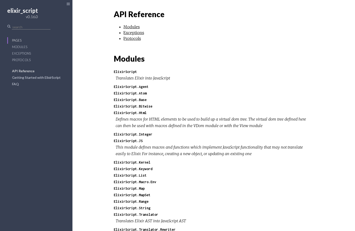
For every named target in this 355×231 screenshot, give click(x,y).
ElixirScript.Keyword (133, 169)
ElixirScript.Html (130, 113)
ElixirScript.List (130, 175)
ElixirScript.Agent (131, 87)
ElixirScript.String (132, 208)
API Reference (23, 71)
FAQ (15, 84)
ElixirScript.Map (129, 188)
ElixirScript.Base (130, 100)
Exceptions (21, 53)
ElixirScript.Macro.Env (135, 182)
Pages (16, 40)
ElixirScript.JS (128, 141)
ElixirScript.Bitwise (133, 106)
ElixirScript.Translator (136, 214)
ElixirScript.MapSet (132, 195)
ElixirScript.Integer (133, 134)
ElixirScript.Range (131, 201)
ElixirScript (125, 72)
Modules (19, 47)
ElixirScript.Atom (130, 93)
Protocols (21, 60)
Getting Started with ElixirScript (36, 77)
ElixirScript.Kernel (132, 162)
